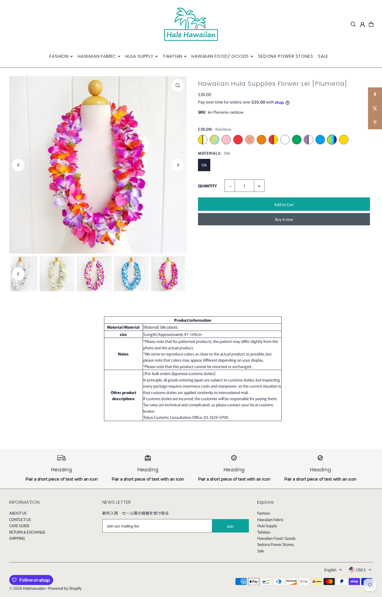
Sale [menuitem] (323, 56)
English (330, 569)
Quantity (207, 185)
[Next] (177, 165)
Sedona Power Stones (275, 544)
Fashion (263, 513)
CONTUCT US (20, 519)
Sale (260, 550)
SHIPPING (17, 538)
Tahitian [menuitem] (172, 56)
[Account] (362, 24)
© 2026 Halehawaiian (27, 588)
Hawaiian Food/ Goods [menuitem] (220, 56)
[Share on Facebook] (375, 94)
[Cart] (371, 24)
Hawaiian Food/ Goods (276, 538)
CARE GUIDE (19, 525)
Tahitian (263, 532)
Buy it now (284, 219)
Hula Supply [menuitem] (139, 56)
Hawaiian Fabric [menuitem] (97, 56)
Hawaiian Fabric (270, 519)
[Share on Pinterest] (375, 122)
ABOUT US (18, 513)
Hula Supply (267, 525)
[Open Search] (353, 24)
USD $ (361, 569)
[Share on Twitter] (375, 108)
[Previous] (18, 165)
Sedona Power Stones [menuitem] (285, 56)
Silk (204, 165)
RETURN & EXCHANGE (27, 532)
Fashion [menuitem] (59, 56)
